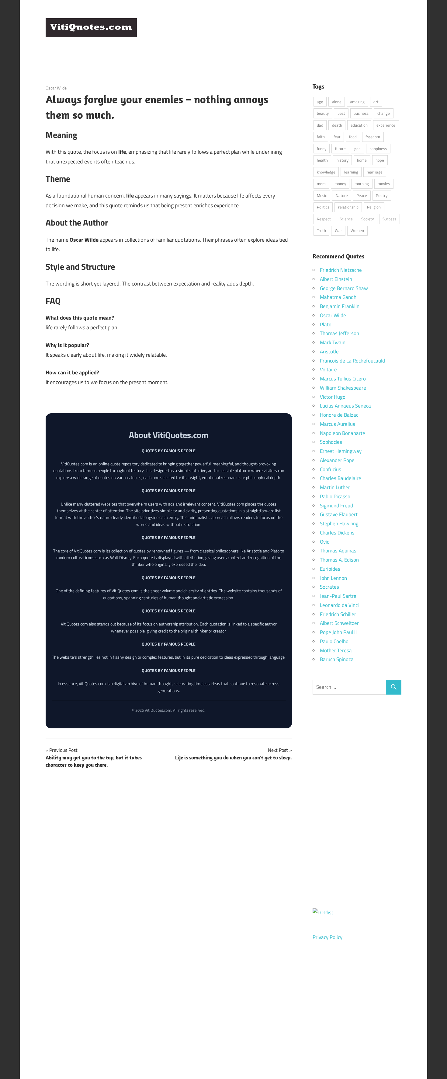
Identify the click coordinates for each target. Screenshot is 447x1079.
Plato (325, 324)
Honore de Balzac (339, 415)
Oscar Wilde (56, 88)
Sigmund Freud (336, 506)
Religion (374, 207)
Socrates (329, 587)
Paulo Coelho (334, 641)
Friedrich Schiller (338, 614)
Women (357, 230)
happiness (378, 148)
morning (362, 183)
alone (336, 102)
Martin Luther (335, 487)
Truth (321, 230)
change (383, 113)
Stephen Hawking (339, 523)
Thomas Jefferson (339, 333)
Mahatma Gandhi (339, 297)
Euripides (330, 569)
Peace (361, 195)
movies (384, 183)
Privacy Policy (327, 937)
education (359, 125)
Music (322, 195)
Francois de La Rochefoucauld (352, 361)
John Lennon (333, 578)
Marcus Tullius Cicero (343, 379)
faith (321, 137)
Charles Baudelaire (340, 478)
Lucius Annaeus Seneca (345, 406)
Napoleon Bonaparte (342, 433)
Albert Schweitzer (339, 623)
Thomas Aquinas (338, 551)
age (320, 102)
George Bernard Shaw (344, 288)
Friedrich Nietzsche (341, 270)
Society (367, 219)
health (322, 160)
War (338, 230)
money (340, 183)
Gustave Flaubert (339, 514)
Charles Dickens (337, 533)
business (361, 113)
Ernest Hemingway (341, 451)
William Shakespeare (343, 388)
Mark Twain (332, 342)
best (341, 113)
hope (380, 160)
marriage (375, 172)
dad (320, 125)
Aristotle (329, 352)
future (340, 148)
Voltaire (328, 369)
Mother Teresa (336, 650)
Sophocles (331, 442)
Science (346, 219)
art (376, 102)
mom (321, 183)
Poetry (381, 195)
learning (351, 172)
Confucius (330, 469)
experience (385, 125)
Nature (342, 195)
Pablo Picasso (335, 496)
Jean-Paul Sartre (338, 596)
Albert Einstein (336, 279)
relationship (348, 207)
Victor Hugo (332, 397)
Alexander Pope (337, 460)
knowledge (326, 172)
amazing (357, 102)
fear (337, 137)
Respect (324, 219)
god (357, 148)
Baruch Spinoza (337, 659)
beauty (323, 113)
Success (389, 219)
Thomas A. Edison (339, 560)
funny (321, 148)
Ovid (325, 542)
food (353, 137)
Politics (323, 207)
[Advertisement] (290, 33)
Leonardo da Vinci (339, 605)
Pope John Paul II (338, 632)
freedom (373, 137)
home (362, 160)
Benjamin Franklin (339, 306)
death (337, 125)
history (342, 160)
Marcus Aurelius (337, 424)
